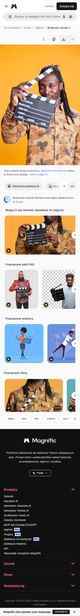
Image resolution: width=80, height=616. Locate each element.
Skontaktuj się (14, 586)
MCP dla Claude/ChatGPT (20, 525)
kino (24, 418)
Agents (11, 529)
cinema (51, 418)
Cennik (49, 6)
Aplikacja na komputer (21, 539)
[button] (40, 473)
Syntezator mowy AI (16, 515)
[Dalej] (64, 186)
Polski (40, 473)
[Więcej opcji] (43, 39)
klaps (11, 418)
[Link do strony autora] (7, 200)
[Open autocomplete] (8, 16)
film (37, 418)
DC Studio (17, 202)
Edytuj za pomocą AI (25, 186)
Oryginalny (26, 52)
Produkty (10, 489)
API (6, 548)
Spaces (8, 496)
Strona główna (12, 27)
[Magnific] (40, 441)
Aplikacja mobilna (15, 543)
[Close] (74, 612)
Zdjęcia (39, 27)
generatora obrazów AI (53, 170)
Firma (8, 575)
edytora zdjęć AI (38, 174)
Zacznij (9, 563)
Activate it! (61, 611)
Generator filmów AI (16, 510)
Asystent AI (11, 501)
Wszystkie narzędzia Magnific (22, 553)
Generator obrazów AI (17, 506)
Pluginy (12, 534)
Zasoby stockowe (15, 520)
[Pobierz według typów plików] (72, 39)
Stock (27, 27)
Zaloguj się (67, 6)
